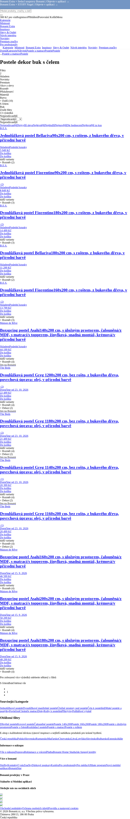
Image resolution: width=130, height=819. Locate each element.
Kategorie (12, 50)
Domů (3, 50)
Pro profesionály (68, 765)
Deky (41, 711)
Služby (3, 765)
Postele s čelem (19, 727)
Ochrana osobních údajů (35, 808)
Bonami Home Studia (64, 752)
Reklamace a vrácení (35, 752)
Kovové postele (25, 724)
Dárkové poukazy (41, 765)
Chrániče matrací (29, 711)
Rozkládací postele (37, 727)
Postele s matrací (56, 727)
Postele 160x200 (80, 724)
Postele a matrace (35, 50)
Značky (28, 765)
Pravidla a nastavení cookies (63, 808)
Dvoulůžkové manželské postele (40, 708)
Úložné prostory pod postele (72, 708)
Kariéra (55, 765)
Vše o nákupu (7, 752)
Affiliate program (96, 765)
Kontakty (12, 765)
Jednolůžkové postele (11, 708)
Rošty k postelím (53, 711)
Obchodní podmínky (11, 808)
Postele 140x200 (62, 724)
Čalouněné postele (44, 724)
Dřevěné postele (8, 724)
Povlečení (14, 711)
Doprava (19, 752)
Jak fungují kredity (86, 752)
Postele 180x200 (98, 724)
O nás (20, 765)
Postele (56, 50)
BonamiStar (15, 768)
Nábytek (21, 50)
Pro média (82, 765)
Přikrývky (67, 711)
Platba (49, 752)
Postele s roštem (73, 727)
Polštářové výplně (81, 711)
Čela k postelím (96, 708)
